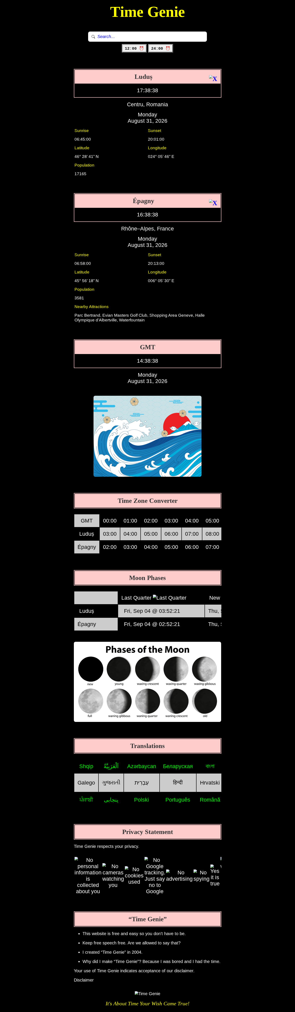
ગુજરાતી (111, 782)
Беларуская (178, 766)
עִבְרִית (142, 783)
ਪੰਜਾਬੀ (86, 800)
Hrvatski (210, 783)
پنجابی (111, 800)
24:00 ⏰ (160, 48)
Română (210, 800)
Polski (141, 800)
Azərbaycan (141, 766)
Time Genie (147, 11)
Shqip (86, 766)
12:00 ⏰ (134, 48)
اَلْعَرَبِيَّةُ (111, 766)
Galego (86, 783)
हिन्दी (178, 782)
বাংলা (210, 766)
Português (177, 800)
